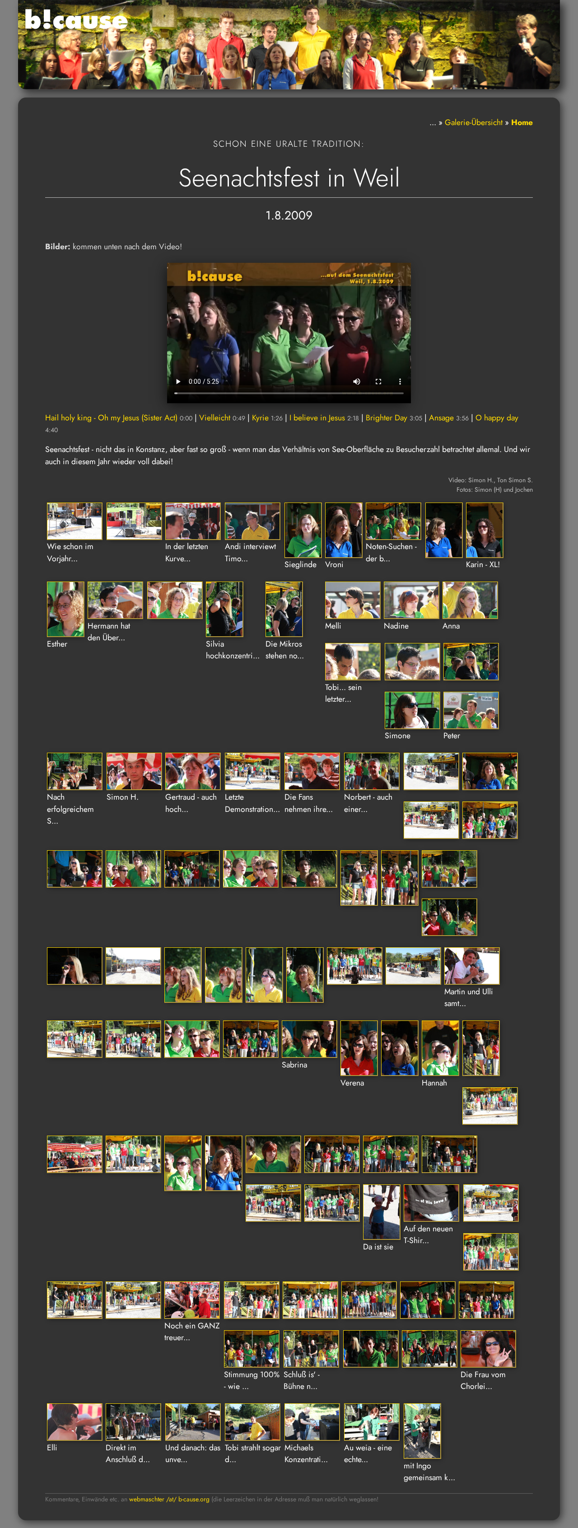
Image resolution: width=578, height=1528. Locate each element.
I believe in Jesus (324, 418)
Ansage (449, 418)
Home (522, 122)
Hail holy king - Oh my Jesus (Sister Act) (118, 418)
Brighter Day (394, 418)
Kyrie (267, 418)
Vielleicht (222, 418)
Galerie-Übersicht (474, 122)
